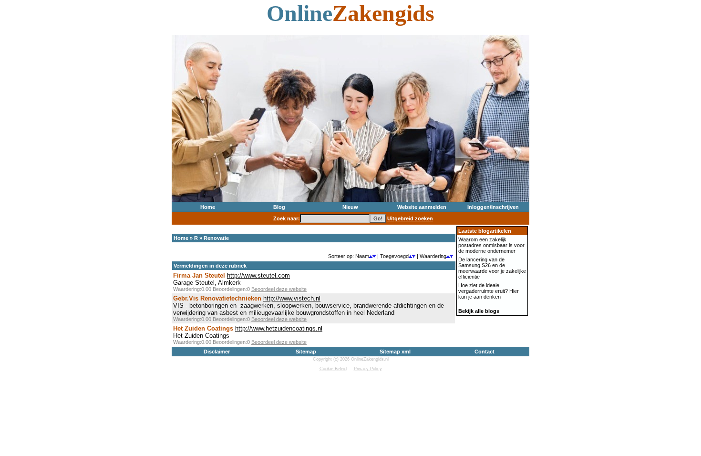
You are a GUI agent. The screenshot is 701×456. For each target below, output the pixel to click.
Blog (279, 207)
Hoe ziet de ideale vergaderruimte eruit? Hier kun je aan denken (488, 291)
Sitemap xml (395, 351)
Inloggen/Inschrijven (493, 207)
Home (207, 207)
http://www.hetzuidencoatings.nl (278, 328)
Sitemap (306, 351)
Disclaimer (217, 351)
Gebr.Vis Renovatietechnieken (217, 298)
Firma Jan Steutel (199, 275)
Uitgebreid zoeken (410, 218)
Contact (484, 351)
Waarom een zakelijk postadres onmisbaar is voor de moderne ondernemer (491, 245)
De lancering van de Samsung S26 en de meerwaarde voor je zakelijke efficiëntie (492, 268)
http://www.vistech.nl (291, 298)
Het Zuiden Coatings (203, 328)
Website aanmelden (421, 207)
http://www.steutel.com (258, 275)
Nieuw (350, 207)
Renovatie (216, 238)
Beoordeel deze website (279, 289)
